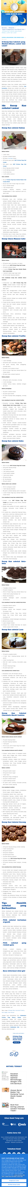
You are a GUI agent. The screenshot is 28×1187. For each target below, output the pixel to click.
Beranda (4, 27)
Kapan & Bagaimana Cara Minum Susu (13, 29)
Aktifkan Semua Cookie (14, 1184)
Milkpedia (11, 27)
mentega (10, 158)
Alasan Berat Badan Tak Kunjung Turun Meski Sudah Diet (17, 1094)
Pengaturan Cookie (14, 1180)
